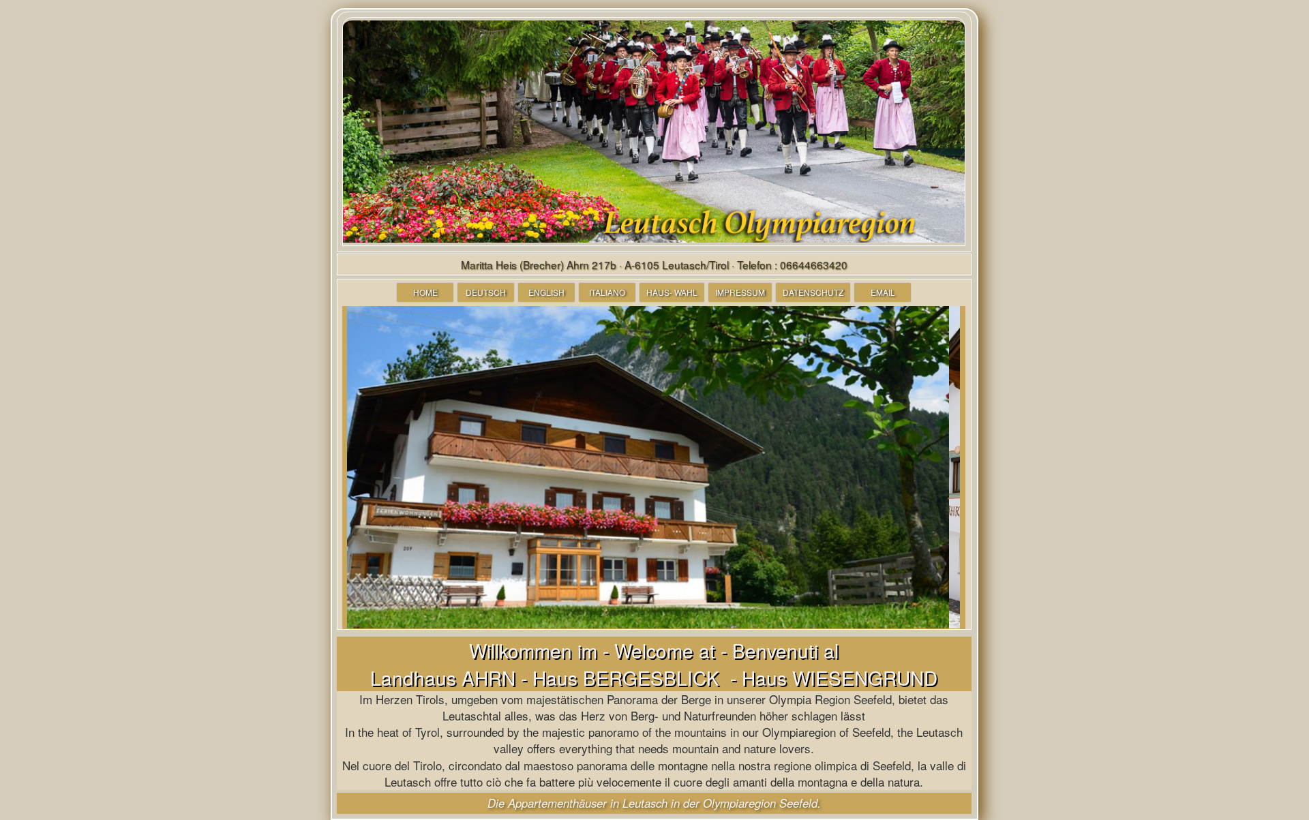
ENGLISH (546, 292)
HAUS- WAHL (671, 292)
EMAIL (883, 292)
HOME (425, 292)
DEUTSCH (486, 292)
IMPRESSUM (740, 292)
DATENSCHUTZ (813, 292)
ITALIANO (607, 292)
